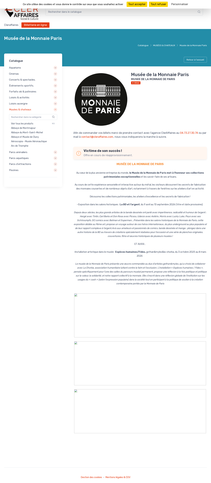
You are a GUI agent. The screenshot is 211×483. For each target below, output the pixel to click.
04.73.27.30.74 (189, 132)
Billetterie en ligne (35, 25)
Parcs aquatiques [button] (19, 158)
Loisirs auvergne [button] (18, 103)
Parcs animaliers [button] (18, 152)
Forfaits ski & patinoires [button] (22, 91)
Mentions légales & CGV (118, 477)
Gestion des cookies (91, 477)
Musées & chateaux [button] (20, 109)
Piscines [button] (13, 170)
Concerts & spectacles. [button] (22, 79)
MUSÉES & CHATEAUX (164, 45)
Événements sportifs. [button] (21, 85)
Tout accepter (137, 4)
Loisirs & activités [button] (19, 97)
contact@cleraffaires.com (97, 136)
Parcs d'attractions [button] (20, 164)
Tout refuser (158, 4)
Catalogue (143, 45)
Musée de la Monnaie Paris (193, 45)
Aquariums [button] (15, 67)
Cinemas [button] (14, 73)
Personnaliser (179, 4)
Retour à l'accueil (195, 59)
